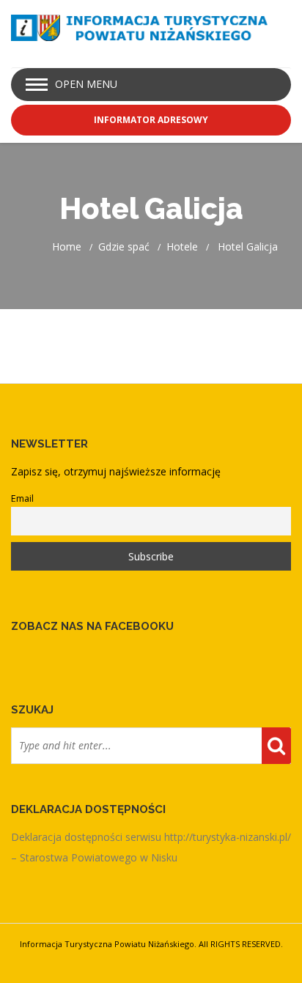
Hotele (182, 246)
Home (66, 246)
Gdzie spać (124, 246)
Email (22, 498)
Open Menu (86, 84)
